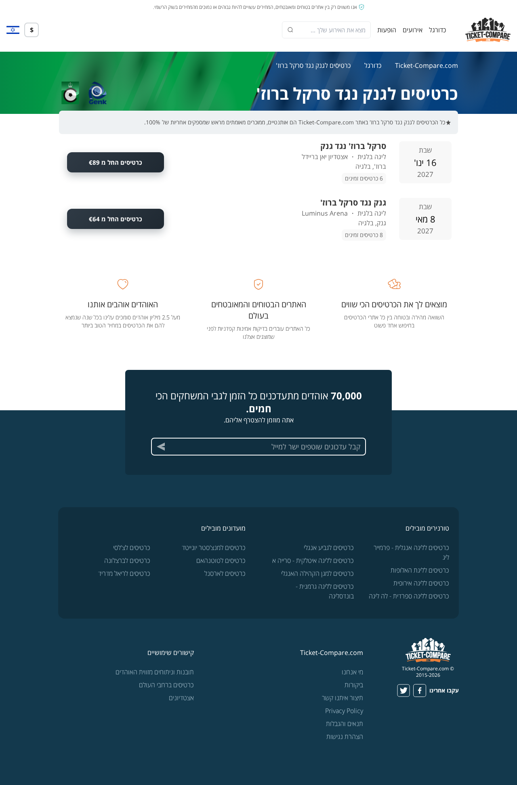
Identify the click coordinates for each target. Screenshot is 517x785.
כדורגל (437, 29)
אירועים (412, 29)
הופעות (386, 29)
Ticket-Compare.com (426, 65)
